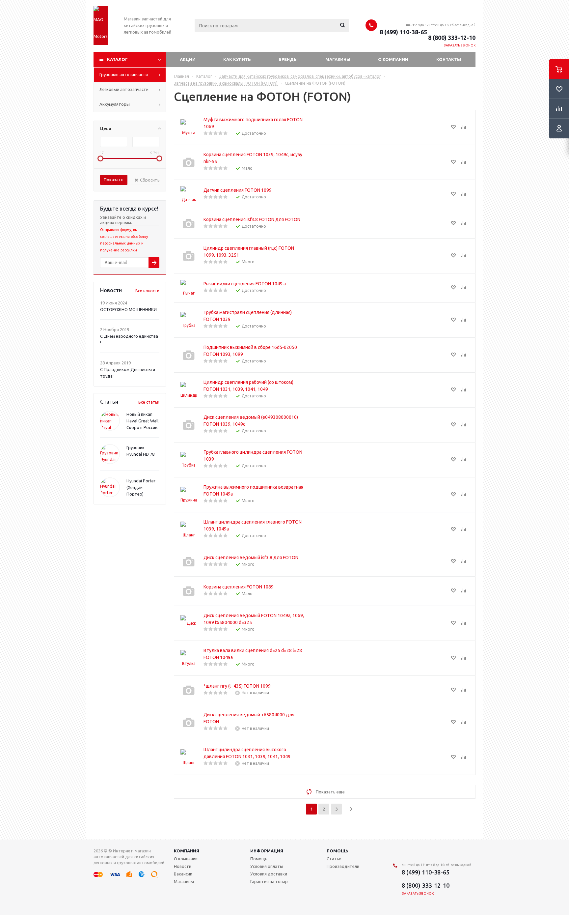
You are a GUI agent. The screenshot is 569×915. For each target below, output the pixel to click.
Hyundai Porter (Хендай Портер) (140, 487)
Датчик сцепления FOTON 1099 (237, 190)
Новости (182, 866)
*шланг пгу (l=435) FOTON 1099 (237, 686)
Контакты (448, 59)
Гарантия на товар (269, 881)
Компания (186, 850)
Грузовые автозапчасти (123, 74)
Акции (188, 59)
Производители (343, 866)
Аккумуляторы (114, 104)
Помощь (337, 850)
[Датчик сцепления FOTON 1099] (188, 194)
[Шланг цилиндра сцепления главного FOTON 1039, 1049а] (188, 530)
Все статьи (148, 402)
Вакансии (183, 874)
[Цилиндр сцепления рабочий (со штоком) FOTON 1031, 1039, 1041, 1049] (188, 390)
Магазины (337, 59)
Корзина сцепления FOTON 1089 (238, 586)
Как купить (237, 59)
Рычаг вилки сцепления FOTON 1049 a (244, 283)
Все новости (147, 291)
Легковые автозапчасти (124, 89)
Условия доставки (268, 874)
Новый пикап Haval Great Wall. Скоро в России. (142, 421)
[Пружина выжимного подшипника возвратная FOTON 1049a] (188, 495)
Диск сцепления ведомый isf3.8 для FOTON (250, 557)
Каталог (117, 59)
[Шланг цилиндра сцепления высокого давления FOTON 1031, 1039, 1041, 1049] (188, 757)
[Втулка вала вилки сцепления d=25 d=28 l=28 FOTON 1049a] (188, 658)
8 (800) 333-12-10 (451, 38)
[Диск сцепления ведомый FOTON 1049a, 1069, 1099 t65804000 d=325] (188, 623)
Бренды (288, 59)
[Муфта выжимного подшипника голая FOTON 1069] (188, 127)
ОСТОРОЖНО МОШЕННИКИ (128, 309)
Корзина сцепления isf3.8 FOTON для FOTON (251, 219)
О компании (393, 59)
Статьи (334, 858)
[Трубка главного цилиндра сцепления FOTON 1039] (188, 460)
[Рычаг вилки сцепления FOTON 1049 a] (188, 288)
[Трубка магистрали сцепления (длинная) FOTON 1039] (188, 320)
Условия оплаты (266, 866)
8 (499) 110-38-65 (403, 32)
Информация (266, 850)
